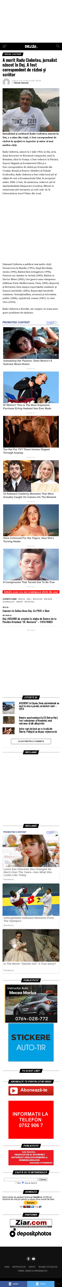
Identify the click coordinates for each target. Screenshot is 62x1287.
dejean (48, 599)
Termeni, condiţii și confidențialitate (32, 1270)
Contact (32, 1266)
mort (20, 602)
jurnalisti (9, 602)
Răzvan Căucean (21, 83)
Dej (29, 599)
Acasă (7, 1266)
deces (22, 599)
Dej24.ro (38, 599)
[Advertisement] (31, 21)
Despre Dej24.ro (19, 1266)
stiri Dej (30, 602)
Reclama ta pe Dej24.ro (48, 1266)
